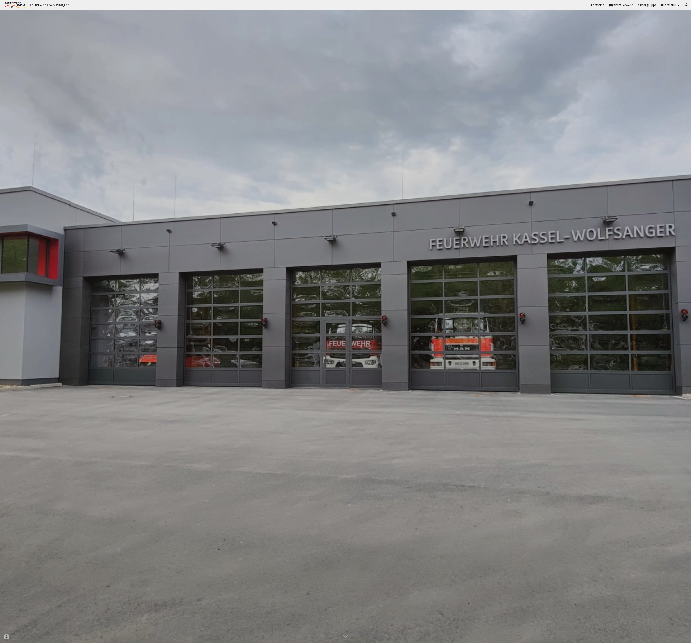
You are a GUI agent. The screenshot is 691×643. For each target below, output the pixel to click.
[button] (686, 5)
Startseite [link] (597, 5)
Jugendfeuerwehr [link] (621, 5)
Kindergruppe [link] (647, 5)
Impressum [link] (668, 5)
